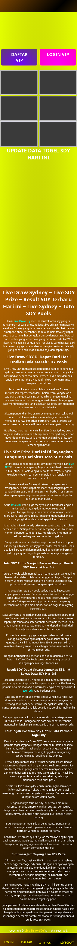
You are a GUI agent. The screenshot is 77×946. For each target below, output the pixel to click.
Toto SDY (16, 505)
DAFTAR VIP (19, 57)
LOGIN (9, 942)
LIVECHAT (67, 942)
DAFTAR (26, 942)
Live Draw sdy (22, 321)
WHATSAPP (46, 943)
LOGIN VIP (58, 54)
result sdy (27, 690)
